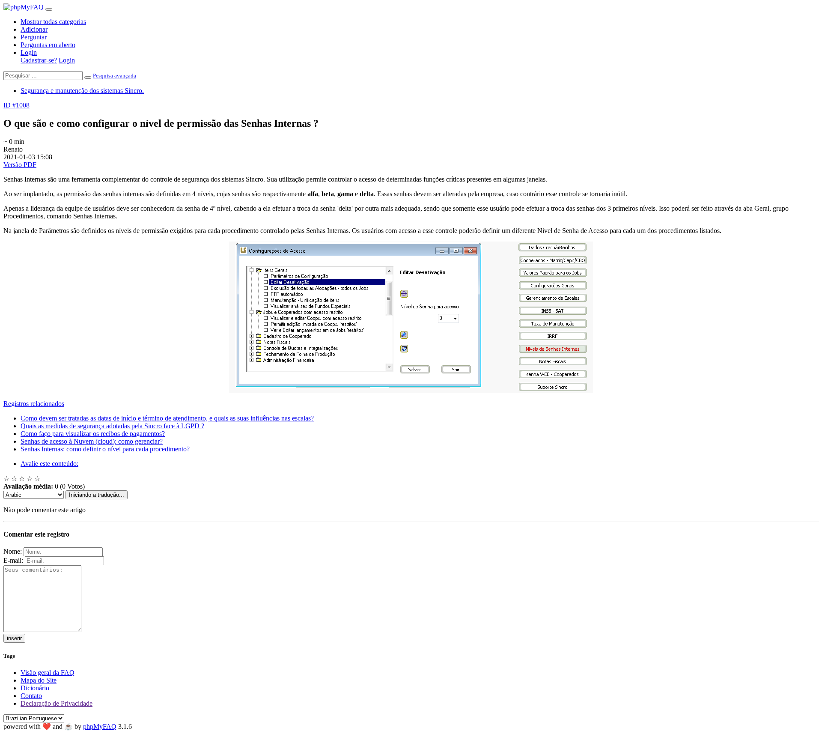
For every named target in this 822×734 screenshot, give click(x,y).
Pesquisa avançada (114, 75)
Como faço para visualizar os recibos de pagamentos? (93, 433)
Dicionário (35, 688)
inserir (14, 638)
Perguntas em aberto (48, 44)
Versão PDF (19, 164)
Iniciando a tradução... (96, 495)
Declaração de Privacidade (56, 703)
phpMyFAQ (99, 726)
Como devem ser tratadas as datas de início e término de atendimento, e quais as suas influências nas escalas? (167, 418)
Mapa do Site (39, 680)
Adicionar (34, 29)
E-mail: (13, 560)
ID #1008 (16, 105)
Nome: (12, 551)
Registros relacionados (33, 403)
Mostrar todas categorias (53, 21)
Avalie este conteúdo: (49, 463)
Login (29, 52)
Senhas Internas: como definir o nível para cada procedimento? (105, 449)
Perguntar (34, 37)
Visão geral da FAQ (47, 672)
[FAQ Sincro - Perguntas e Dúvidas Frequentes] (24, 7)
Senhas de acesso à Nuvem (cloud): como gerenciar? (92, 441)
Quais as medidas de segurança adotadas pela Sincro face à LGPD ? (112, 426)
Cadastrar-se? (39, 60)
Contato (31, 695)
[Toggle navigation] (48, 9)
